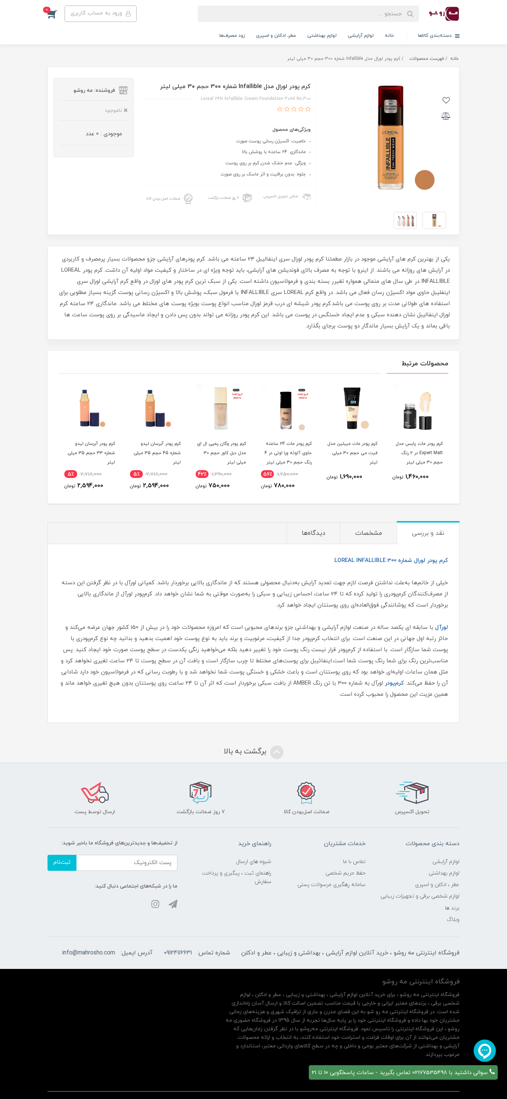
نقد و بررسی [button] (428, 533)
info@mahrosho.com (88, 953)
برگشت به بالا (246, 751)
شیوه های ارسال (253, 861)
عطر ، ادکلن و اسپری (437, 884)
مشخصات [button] (368, 533)
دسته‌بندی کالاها (435, 35)
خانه (389, 35)
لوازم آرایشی (361, 35)
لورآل (441, 627)
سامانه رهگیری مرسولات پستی (331, 884)
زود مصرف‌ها (232, 35)
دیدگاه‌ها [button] (313, 533)
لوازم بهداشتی (322, 35)
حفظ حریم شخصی (346, 873)
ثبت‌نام (62, 862)
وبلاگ (453, 919)
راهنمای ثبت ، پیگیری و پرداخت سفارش (236, 877)
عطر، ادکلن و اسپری (276, 35)
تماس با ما (354, 861)
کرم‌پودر (394, 683)
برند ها (452, 908)
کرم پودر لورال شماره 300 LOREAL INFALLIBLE (391, 561)
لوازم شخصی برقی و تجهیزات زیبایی (419, 896)
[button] (56, 14)
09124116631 (178, 953)
